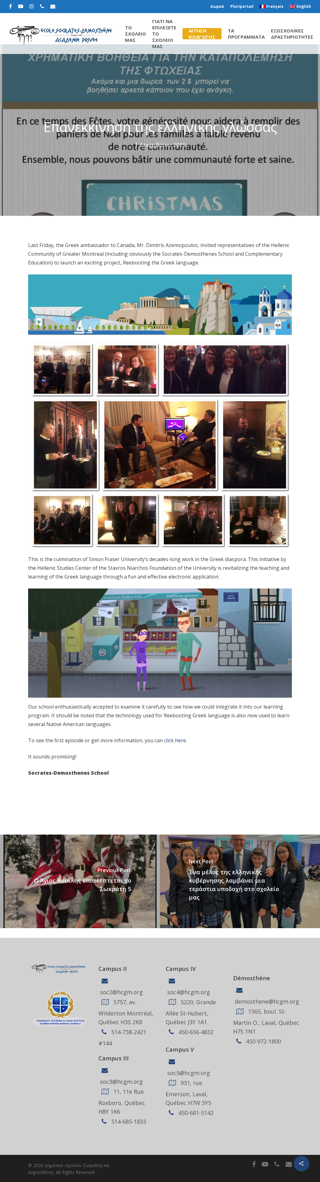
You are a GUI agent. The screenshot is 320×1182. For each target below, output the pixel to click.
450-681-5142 (195, 1113)
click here (175, 740)
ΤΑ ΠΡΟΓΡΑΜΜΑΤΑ (246, 33)
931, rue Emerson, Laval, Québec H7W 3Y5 (188, 1093)
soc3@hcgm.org (120, 1081)
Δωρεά (217, 6)
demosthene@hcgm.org (266, 1001)
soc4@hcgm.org (188, 992)
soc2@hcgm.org (120, 992)
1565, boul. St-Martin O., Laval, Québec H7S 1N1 (266, 1021)
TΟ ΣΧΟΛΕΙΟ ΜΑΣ (135, 33)
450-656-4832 (195, 1032)
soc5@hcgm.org (188, 1073)
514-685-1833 (128, 1121)
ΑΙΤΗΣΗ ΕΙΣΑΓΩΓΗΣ (202, 33)
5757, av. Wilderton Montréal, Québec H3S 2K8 (125, 1012)
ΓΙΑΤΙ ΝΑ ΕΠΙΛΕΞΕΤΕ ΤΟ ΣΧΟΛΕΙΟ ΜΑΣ (164, 33)
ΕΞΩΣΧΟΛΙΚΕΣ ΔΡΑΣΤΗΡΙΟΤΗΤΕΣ (292, 33)
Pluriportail (241, 6)
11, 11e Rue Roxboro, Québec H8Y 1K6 (121, 1101)
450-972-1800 (262, 1041)
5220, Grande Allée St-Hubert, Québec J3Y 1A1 (191, 1012)
